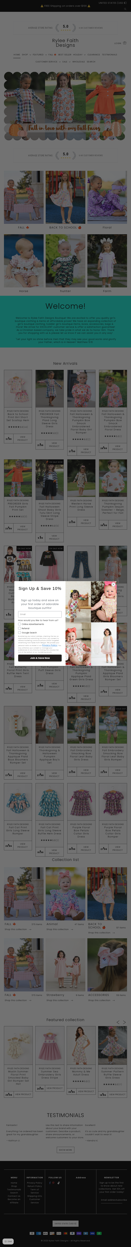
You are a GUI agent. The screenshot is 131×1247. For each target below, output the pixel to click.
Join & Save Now (40, 658)
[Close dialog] (113, 584)
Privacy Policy (49, 645)
